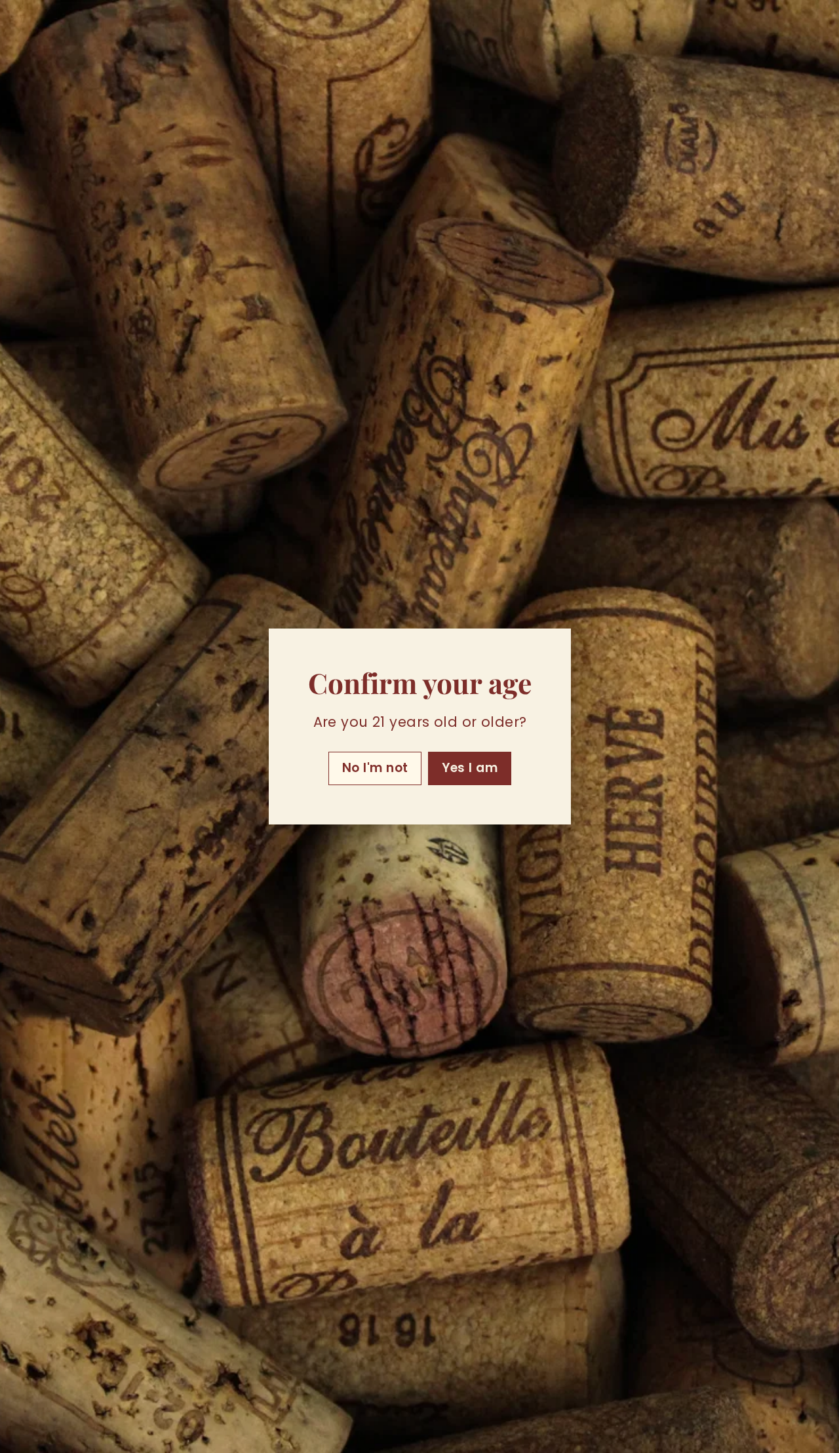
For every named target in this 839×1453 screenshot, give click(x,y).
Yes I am (470, 768)
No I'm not (374, 768)
